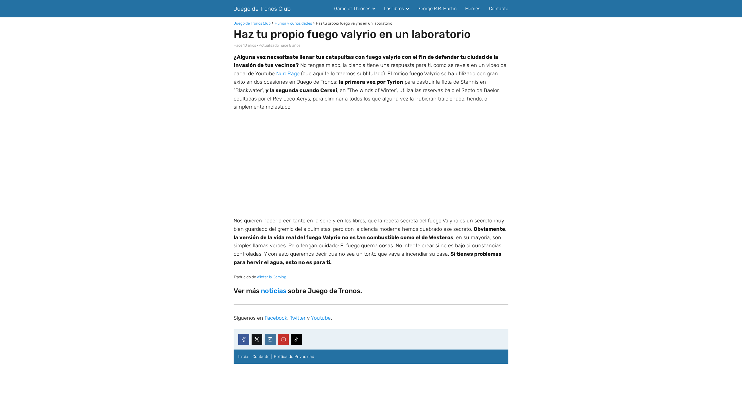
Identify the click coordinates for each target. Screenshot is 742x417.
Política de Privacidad (294, 356)
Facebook (276, 318)
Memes (472, 8)
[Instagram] (270, 339)
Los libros (394, 8)
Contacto (498, 8)
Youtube (321, 318)
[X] (257, 339)
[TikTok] (296, 339)
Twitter (297, 318)
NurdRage (288, 73)
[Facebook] (243, 339)
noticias (273, 291)
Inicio (243, 356)
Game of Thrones (352, 8)
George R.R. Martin (437, 8)
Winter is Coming (271, 277)
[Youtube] (283, 339)
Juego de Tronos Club (262, 8)
